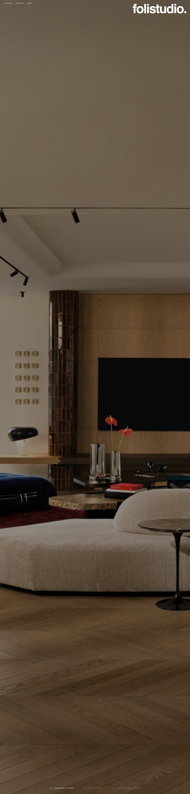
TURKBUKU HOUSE (93, 788)
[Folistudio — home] (159, 8)
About (30, 3)
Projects (20, 3)
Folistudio (8, 3)
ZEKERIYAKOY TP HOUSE (62, 788)
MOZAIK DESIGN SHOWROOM (126, 788)
